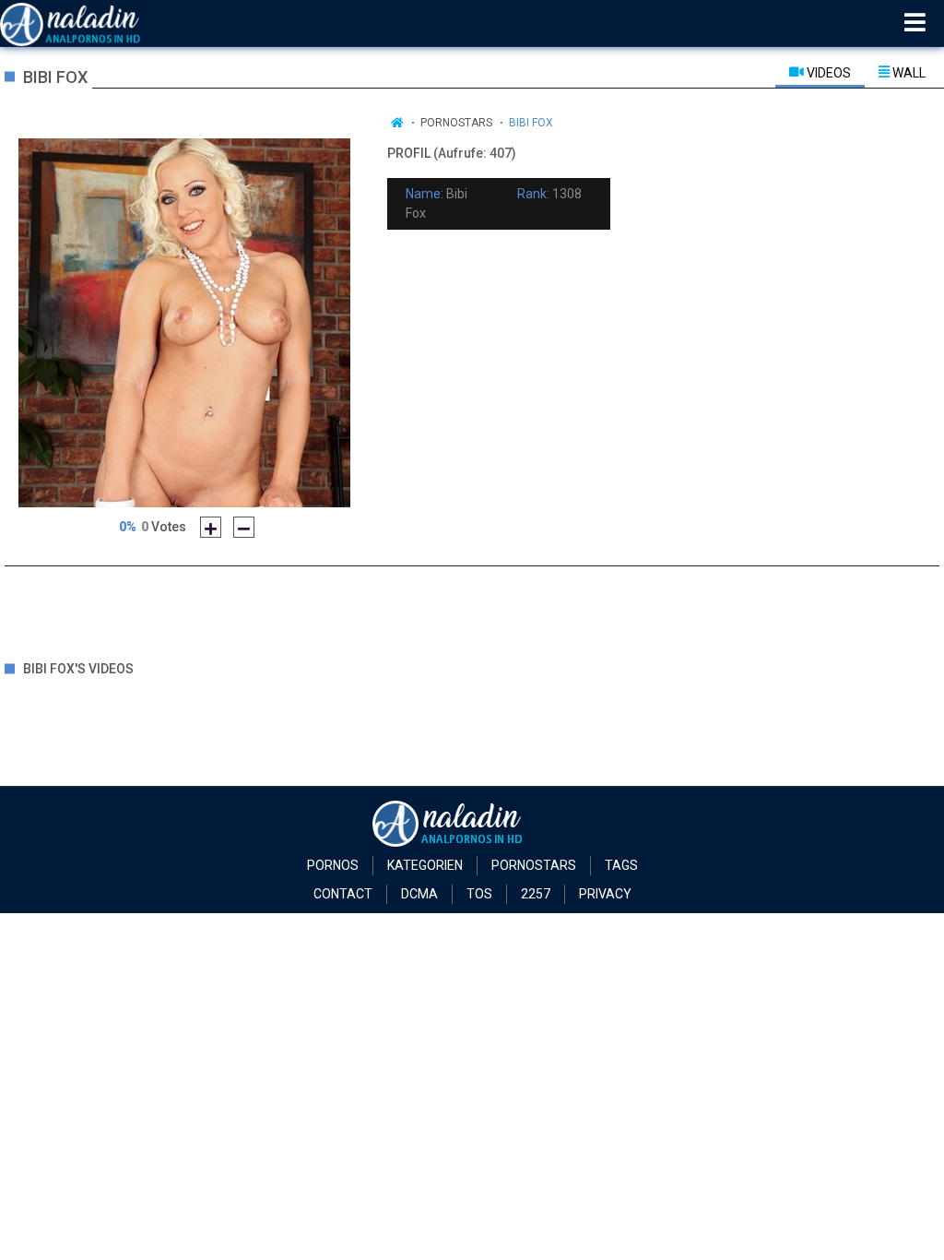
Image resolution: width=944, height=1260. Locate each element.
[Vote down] (243, 527)
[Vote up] (210, 527)
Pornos (333, 865)
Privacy (605, 893)
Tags (621, 865)
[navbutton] (915, 23)
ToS (479, 893)
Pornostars (456, 122)
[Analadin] (93, 23)
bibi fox (531, 122)
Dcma (419, 893)
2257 (535, 893)
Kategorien (425, 865)
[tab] (820, 72)
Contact (342, 893)
